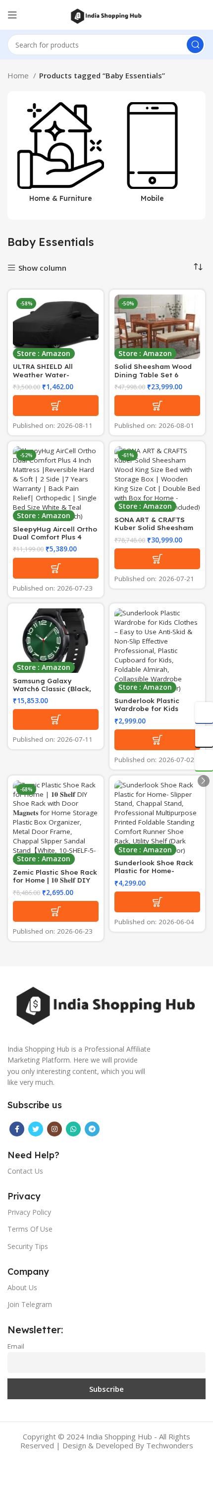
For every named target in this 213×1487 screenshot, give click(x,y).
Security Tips (27, 1246)
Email (15, 1346)
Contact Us (25, 1171)
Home (19, 75)
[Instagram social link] (54, 1129)
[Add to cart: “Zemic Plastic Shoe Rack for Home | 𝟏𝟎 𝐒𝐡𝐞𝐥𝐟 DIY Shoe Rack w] (56, 911)
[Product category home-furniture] (60, 155)
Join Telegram (29, 1304)
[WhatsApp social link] (73, 1129)
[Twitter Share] (204, 736)
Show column (42, 268)
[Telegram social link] (92, 1129)
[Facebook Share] (204, 712)
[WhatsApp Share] (204, 760)
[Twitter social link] (35, 1129)
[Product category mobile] (152, 155)
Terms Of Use (30, 1229)
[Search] (195, 44)
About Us (22, 1287)
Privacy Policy (29, 1212)
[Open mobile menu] (12, 15)
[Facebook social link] (16, 1129)
